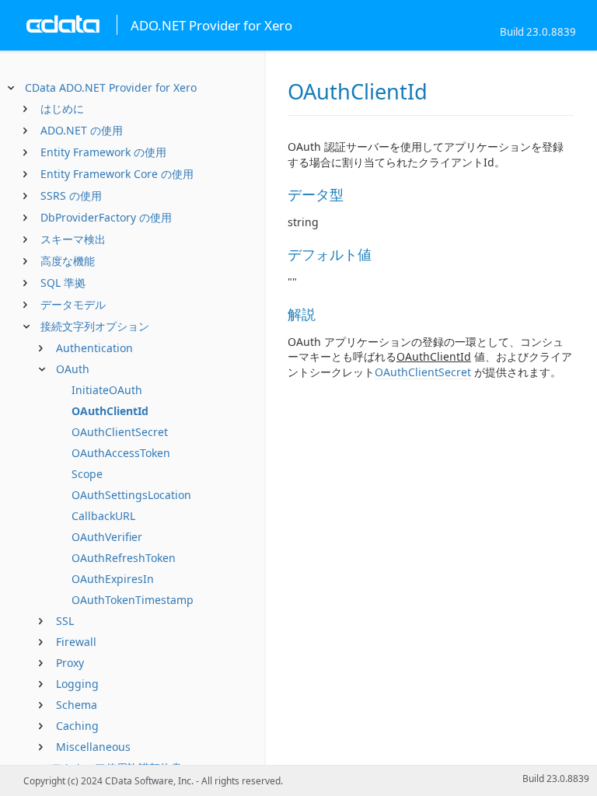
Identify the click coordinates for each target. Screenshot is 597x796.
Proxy (70, 662)
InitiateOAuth (107, 389)
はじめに (62, 108)
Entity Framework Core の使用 (117, 173)
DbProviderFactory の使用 (106, 217)
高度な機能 (67, 260)
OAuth (72, 368)
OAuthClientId (110, 410)
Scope (87, 473)
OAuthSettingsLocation (131, 494)
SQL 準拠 (63, 282)
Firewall (76, 641)
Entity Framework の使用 (103, 152)
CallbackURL (103, 515)
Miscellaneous (93, 746)
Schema (76, 704)
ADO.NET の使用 (81, 130)
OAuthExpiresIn (113, 578)
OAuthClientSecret (120, 431)
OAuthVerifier (107, 536)
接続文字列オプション (94, 326)
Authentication (94, 347)
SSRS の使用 (71, 195)
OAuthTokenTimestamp (133, 599)
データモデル (73, 304)
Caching (77, 725)
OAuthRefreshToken (124, 557)
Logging (77, 683)
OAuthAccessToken (121, 452)
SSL (65, 620)
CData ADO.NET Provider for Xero (111, 87)
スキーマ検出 (73, 239)
